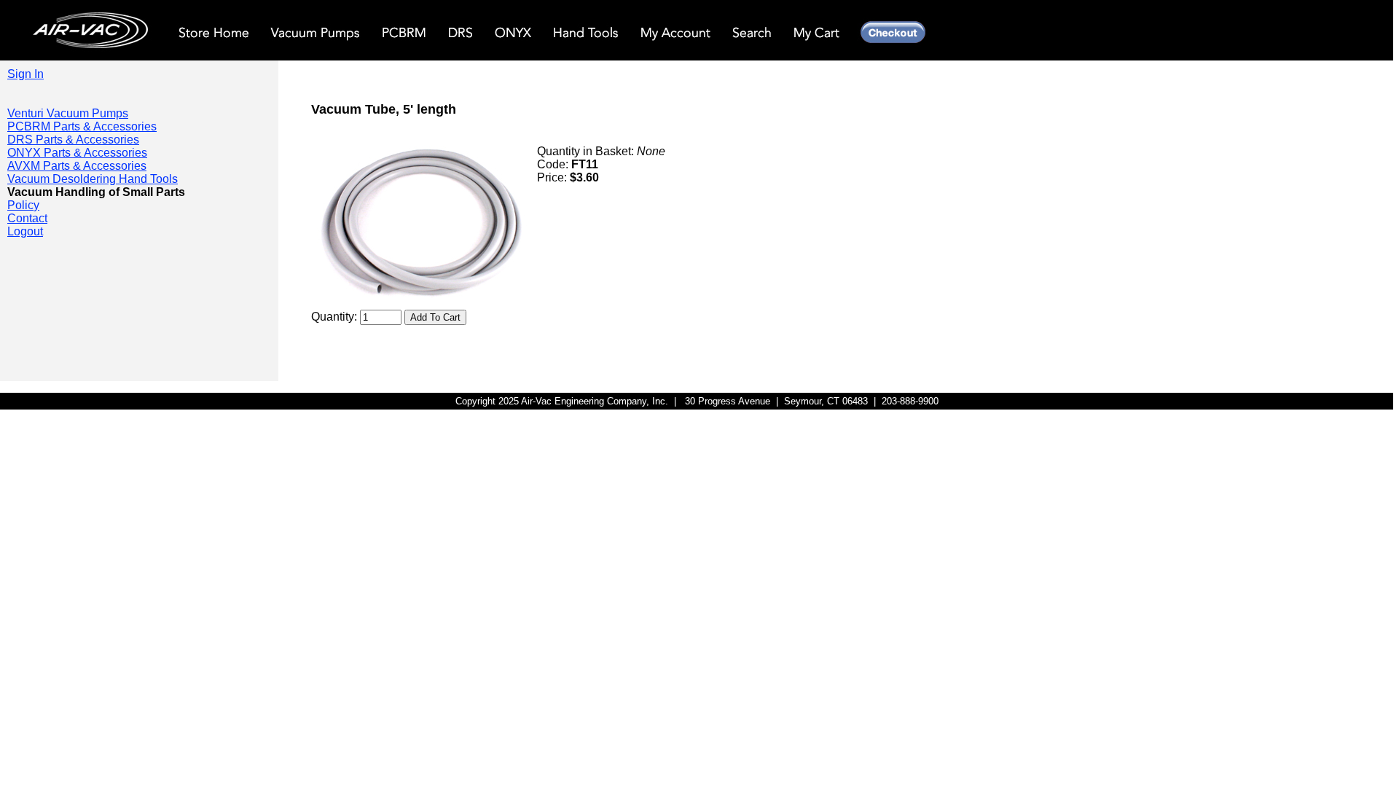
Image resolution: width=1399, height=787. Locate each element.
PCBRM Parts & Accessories (82, 126)
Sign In (25, 74)
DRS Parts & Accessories (73, 139)
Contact (27, 218)
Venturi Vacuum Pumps (67, 113)
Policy (23, 205)
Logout (25, 231)
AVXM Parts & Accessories (76, 166)
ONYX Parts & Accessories (77, 152)
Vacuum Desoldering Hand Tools (92, 179)
